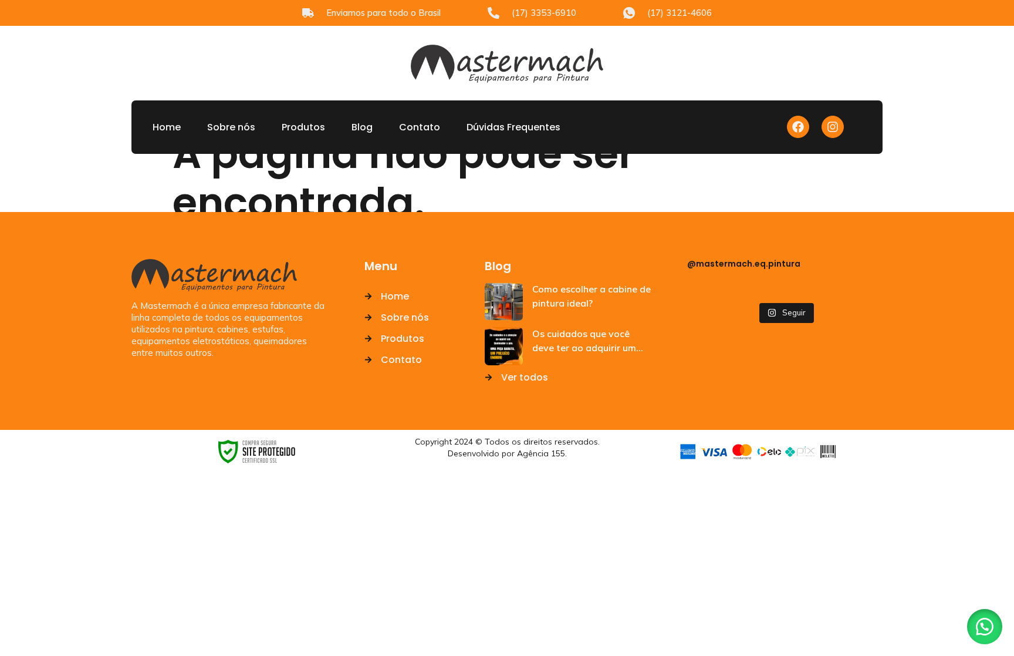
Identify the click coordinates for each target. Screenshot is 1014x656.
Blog (362, 127)
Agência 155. (542, 453)
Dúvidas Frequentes (513, 127)
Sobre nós (231, 127)
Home (167, 127)
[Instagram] (833, 127)
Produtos (303, 127)
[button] (984, 626)
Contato (419, 127)
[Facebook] (798, 127)
